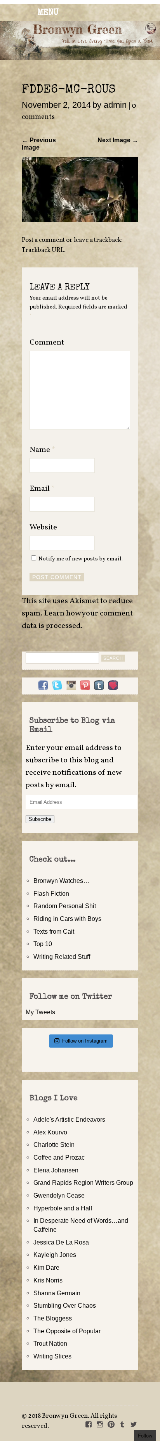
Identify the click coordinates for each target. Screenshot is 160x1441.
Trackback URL (43, 250)
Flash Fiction (51, 893)
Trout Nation (50, 1343)
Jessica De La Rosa (61, 1242)
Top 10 (42, 943)
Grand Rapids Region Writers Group (83, 1182)
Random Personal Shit (64, 905)
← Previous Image (39, 143)
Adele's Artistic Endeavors (69, 1119)
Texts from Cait (53, 931)
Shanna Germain (56, 1292)
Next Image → (117, 139)
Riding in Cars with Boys (67, 918)
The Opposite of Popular (67, 1330)
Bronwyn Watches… (61, 880)
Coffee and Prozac (59, 1157)
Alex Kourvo (50, 1132)
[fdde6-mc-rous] (80, 220)
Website (43, 527)
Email (42, 488)
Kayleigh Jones (54, 1254)
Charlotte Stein (54, 1144)
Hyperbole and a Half (62, 1208)
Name (42, 450)
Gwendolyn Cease (59, 1195)
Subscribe (40, 819)
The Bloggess (52, 1318)
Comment (47, 342)
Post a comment (43, 240)
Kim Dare (46, 1267)
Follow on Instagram (85, 1041)
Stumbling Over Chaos (64, 1305)
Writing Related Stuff (61, 956)
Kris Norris (48, 1280)
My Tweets (40, 1011)
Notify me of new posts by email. (80, 559)
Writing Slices (52, 1356)
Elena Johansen (55, 1170)
